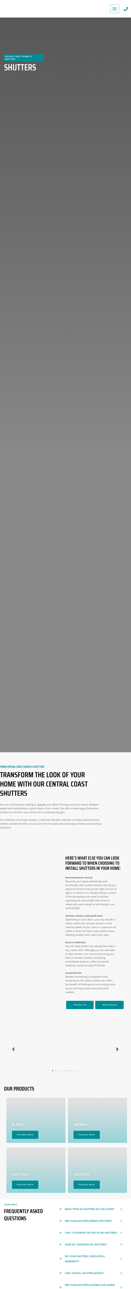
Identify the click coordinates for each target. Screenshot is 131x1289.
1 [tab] (52, 1070)
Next (117, 1049)
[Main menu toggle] (114, 8)
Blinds (18, 1124)
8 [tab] (75, 1070)
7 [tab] (71, 1070)
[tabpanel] (32, 1049)
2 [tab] (56, 1070)
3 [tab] (59, 1070)
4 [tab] (62, 1070)
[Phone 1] (126, 9)
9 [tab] (78, 1070)
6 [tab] (68, 1070)
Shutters (20, 1174)
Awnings (81, 1124)
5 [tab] (65, 1070)
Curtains (81, 1174)
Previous (13, 1049)
